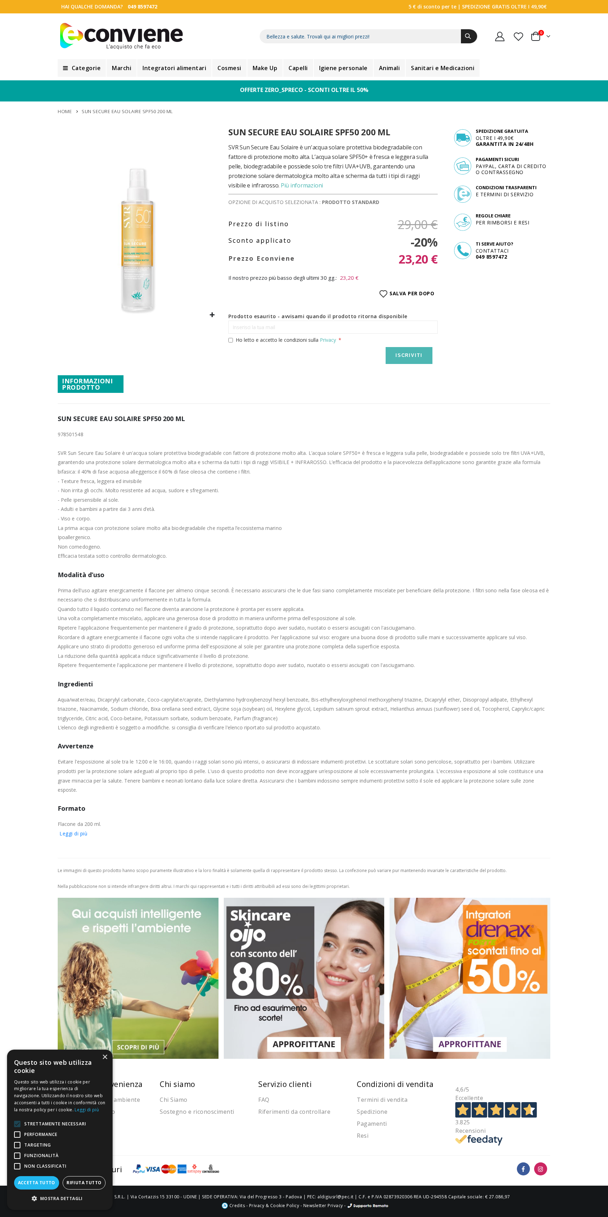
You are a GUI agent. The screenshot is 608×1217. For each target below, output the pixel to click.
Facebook (523, 1168)
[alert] (60, 1130)
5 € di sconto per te (432, 6)
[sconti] (470, 977)
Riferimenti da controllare (294, 1112)
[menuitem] (82, 68)
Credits (236, 1206)
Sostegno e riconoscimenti (197, 1112)
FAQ (264, 1100)
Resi (362, 1135)
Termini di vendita (382, 1100)
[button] (212, 315)
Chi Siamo (174, 1100)
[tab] (91, 384)
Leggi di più (73, 833)
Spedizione (372, 1112)
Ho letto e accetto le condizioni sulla (286, 339)
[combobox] (369, 36)
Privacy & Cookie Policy (274, 1206)
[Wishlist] (519, 36)
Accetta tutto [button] (36, 1183)
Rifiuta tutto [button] (83, 1183)
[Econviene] (121, 36)
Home (65, 111)
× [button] (104, 1057)
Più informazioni (302, 185)
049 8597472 (142, 6)
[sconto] (304, 977)
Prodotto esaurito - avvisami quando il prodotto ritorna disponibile (317, 316)
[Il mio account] (500, 36)
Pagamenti (372, 1124)
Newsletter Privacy (323, 1206)
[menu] (304, 68)
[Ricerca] (469, 36)
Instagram (540, 1168)
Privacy (328, 339)
